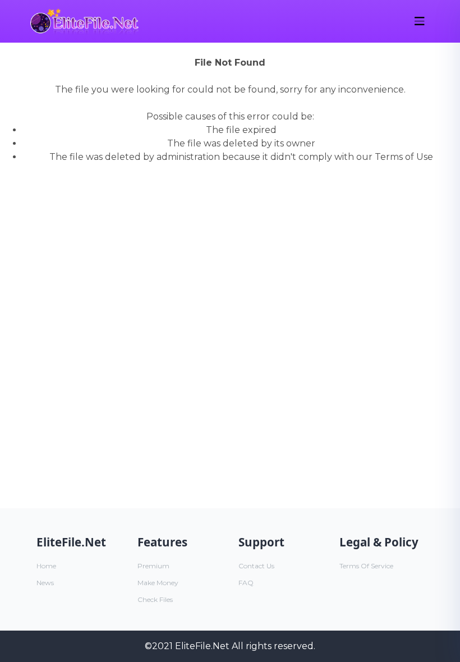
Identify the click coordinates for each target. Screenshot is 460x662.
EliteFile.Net (202, 646)
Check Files (155, 599)
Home (46, 566)
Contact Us (256, 566)
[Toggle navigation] (419, 21)
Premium (153, 566)
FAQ (246, 582)
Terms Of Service (366, 566)
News (45, 582)
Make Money (157, 582)
